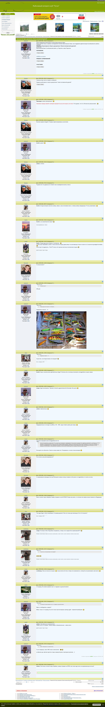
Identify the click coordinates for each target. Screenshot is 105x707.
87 (53, 601)
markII (25, 241)
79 (53, 455)
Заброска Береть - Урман (69, 693)
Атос (26, 352)
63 (53, 120)
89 (53, 643)
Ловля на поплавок (46, 36)
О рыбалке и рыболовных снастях (29, 36)
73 (53, 352)
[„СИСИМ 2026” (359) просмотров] (42, 31)
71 (53, 283)
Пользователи (86, 21)
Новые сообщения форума (99, 11)
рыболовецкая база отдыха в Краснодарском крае (75, 694)
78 (53, 439)
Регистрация (102, 2)
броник (26, 78)
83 (53, 528)
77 (53, 423)
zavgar (25, 204)
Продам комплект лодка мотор (26, 697)
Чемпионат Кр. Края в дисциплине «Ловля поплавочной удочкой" (61, 36)
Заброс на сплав (23, 693)
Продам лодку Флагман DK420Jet (27, 695)
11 (32, 682)
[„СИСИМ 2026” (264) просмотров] (59, 31)
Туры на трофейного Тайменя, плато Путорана (30, 698)
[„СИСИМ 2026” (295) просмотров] (77, 31)
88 (53, 622)
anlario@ (26, 40)
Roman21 (26, 263)
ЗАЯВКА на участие (41, 56)
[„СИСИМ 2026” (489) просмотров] (24, 31)
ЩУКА (26, 585)
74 (53, 370)
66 (53, 183)
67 (53, 204)
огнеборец (26, 528)
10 (31, 682)
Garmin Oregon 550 (68, 698)
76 (53, 407)
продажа (66, 695)
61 (53, 78)
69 (53, 241)
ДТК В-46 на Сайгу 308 (25, 696)
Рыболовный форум (19, 36)
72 (53, 303)
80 (53, 475)
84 (53, 549)
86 (53, 585)
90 (53, 664)
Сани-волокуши (67, 696)
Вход (98, 2)
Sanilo (25, 220)
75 (53, 386)
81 (53, 495)
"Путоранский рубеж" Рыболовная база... (73, 697)
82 (53, 511)
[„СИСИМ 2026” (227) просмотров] (94, 31)
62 (53, 99)
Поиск (99, 21)
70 (53, 263)
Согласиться (96, 704)
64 (53, 141)
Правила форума (94, 21)
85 (53, 569)
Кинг (25, 35)
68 (53, 220)
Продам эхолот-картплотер (26, 694)
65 (53, 162)
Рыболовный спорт (39, 36)
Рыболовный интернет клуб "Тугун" (46, 6)
